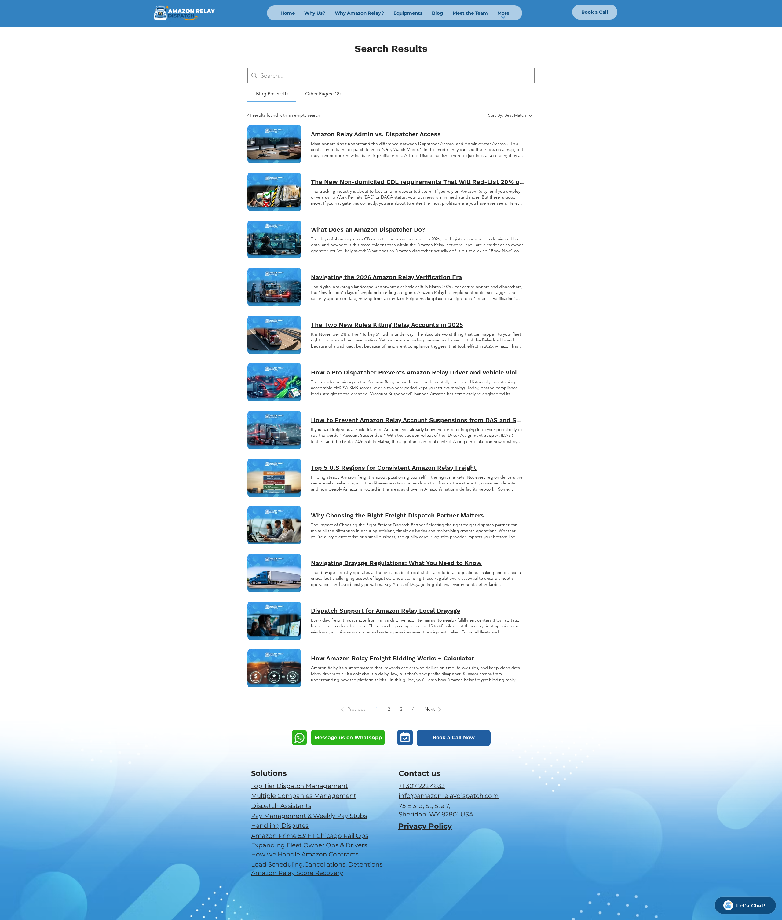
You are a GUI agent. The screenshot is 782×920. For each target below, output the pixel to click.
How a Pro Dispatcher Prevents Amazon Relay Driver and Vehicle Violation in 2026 (418, 372)
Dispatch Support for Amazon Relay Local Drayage (385, 610)
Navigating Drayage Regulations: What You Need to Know (396, 563)
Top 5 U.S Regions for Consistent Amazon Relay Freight (394, 467)
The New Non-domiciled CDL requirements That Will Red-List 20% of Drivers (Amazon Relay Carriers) (418, 181)
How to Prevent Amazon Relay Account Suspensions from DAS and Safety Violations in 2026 (418, 420)
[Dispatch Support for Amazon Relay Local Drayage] (274, 621)
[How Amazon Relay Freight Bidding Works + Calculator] (274, 668)
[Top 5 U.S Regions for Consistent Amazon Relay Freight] (274, 478)
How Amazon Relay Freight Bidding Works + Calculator (392, 658)
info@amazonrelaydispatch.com (449, 795)
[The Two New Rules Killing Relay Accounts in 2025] (274, 335)
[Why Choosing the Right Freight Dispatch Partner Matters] (274, 525)
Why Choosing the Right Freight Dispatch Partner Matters (397, 515)
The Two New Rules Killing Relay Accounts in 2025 (387, 324)
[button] (352, 709)
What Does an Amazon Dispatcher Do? (369, 229)
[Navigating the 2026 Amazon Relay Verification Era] (274, 287)
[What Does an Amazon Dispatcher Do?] (274, 239)
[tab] (271, 94)
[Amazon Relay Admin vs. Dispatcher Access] (274, 144)
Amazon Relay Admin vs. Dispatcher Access (376, 134)
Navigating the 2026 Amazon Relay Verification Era (386, 277)
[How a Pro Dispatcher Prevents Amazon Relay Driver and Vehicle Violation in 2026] (274, 382)
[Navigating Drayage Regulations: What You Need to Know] (274, 573)
